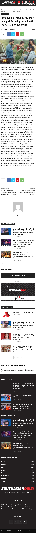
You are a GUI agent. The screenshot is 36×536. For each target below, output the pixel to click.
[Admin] (2, 29)
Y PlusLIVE (19, 4)
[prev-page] (2, 263)
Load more (17, 357)
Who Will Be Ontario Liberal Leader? (23, 312)
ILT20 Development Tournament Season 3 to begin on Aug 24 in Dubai (9, 192)
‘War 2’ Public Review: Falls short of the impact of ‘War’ (27, 192)
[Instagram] (16, 522)
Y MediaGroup (33, 4)
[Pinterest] (17, 34)
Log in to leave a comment (18, 275)
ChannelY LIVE (22, 4)
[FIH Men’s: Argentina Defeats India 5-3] (6, 397)
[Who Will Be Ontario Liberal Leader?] (6, 314)
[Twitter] (13, 34)
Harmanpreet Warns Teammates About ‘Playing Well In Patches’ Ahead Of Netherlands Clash (22, 406)
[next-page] (5, 263)
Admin (7, 29)
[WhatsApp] (22, 34)
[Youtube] (25, 522)
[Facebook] (9, 34)
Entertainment (9, 10)
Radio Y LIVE (26, 4)
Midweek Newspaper (29, 4)
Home (3, 10)
